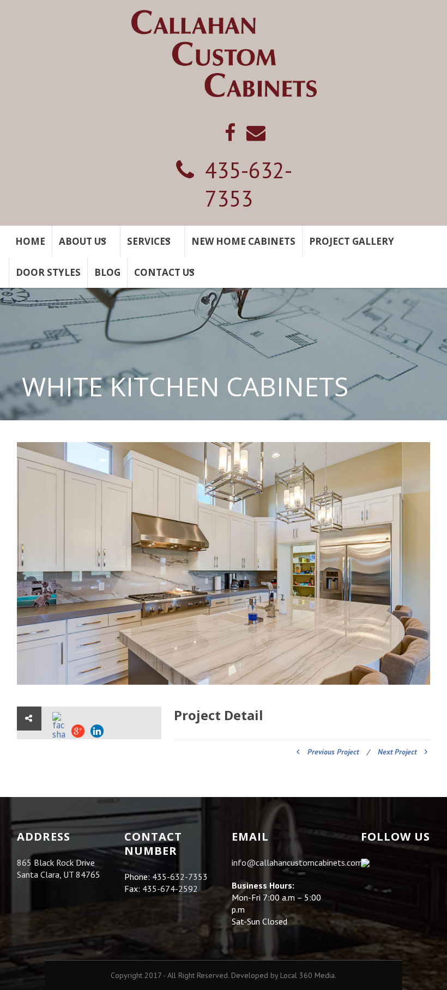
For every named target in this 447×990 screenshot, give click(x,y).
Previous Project (333, 752)
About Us (82, 241)
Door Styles (48, 272)
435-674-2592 (170, 888)
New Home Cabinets (243, 241)
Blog (107, 272)
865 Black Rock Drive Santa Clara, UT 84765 (58, 868)
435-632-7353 (248, 184)
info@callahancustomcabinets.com (297, 862)
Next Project (397, 752)
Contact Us (164, 272)
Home (30, 241)
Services (149, 241)
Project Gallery (351, 241)
